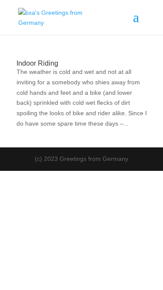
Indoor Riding (37, 63)
